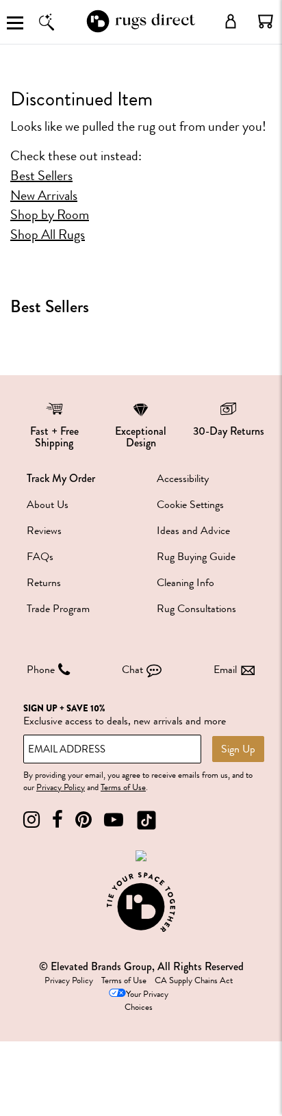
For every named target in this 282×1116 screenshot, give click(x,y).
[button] (265, 21)
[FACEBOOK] (57, 820)
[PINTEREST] (83, 820)
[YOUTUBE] (113, 820)
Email (225, 669)
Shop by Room (49, 215)
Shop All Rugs (47, 234)
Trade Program (58, 608)
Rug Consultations (196, 608)
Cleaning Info (185, 582)
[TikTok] (146, 820)
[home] (140, 29)
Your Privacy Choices (146, 1000)
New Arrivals (43, 195)
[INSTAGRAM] (31, 820)
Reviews (44, 530)
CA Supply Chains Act (194, 980)
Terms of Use (123, 787)
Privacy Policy (60, 787)
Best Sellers (41, 176)
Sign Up (238, 749)
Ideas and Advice (193, 530)
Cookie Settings (190, 504)
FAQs (40, 556)
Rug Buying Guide (196, 556)
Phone (41, 669)
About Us (47, 504)
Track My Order (61, 478)
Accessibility (183, 478)
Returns (44, 582)
